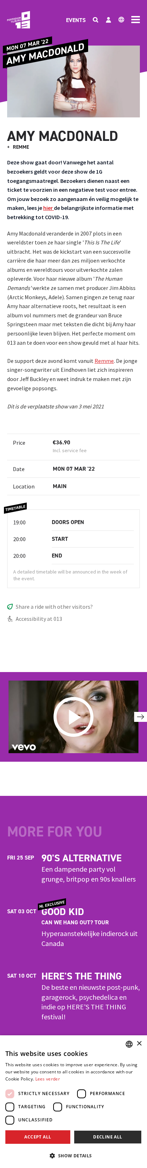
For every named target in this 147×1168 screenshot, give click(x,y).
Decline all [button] (107, 1137)
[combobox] (129, 1044)
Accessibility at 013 (39, 618)
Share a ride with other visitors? (54, 606)
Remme (104, 360)
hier (48, 207)
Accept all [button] (37, 1137)
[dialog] (73, 1101)
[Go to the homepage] (18, 19)
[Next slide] (140, 717)
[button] (73, 1155)
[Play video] (73, 717)
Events (76, 20)
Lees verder (47, 1079)
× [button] (139, 1043)
